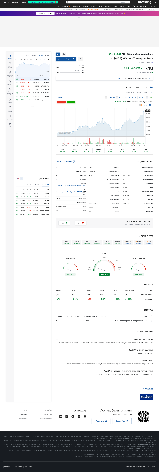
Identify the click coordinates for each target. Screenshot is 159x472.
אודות (25, 410)
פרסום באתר (23, 414)
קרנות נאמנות (107, 9)
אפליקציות (48, 410)
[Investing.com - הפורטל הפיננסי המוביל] (147, 2)
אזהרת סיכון (7, 467)
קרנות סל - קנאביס (118, 9)
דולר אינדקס (45, 100)
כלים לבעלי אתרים (46, 419)
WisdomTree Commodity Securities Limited (72, 185)
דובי (79, 223)
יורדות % (29, 184)
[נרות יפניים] (151, 97)
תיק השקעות (48, 414)
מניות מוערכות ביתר (68, 9)
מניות (27, 55)
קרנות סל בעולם (129, 9)
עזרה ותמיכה (23, 419)
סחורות (34, 55)
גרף (145, 87)
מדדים (41, 55)
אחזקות (139, 92)
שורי (62, 223)
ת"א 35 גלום (45, 86)
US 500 (46, 89)
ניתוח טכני (137, 87)
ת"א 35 (46, 79)
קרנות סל (151, 9)
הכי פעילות (45, 184)
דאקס (47, 96)
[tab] (148, 242)
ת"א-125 (46, 82)
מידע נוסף (121, 78)
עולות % (36, 184)
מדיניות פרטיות (18, 467)
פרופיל (145, 92)
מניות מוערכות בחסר (80, 9)
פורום (128, 87)
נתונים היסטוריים (129, 92)
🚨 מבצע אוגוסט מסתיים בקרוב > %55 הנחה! (43, 2)
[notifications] (9, 2)
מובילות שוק (44, 179)
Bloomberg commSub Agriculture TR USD (69, 192)
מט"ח (47, 55)
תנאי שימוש (28, 467)
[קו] (147, 97)
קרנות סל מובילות (140, 9)
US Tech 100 (45, 93)
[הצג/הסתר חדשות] (106, 97)
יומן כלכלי (86, 6)
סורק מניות (76, 6)
